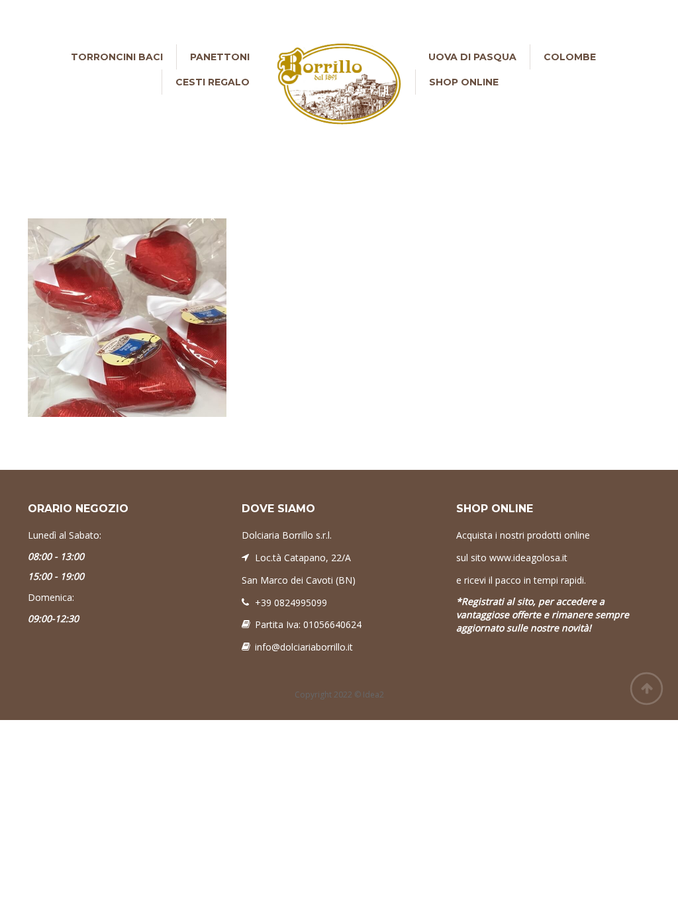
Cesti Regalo (212, 82)
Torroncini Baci (117, 57)
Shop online (464, 82)
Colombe (570, 57)
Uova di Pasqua (472, 57)
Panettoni (220, 57)
